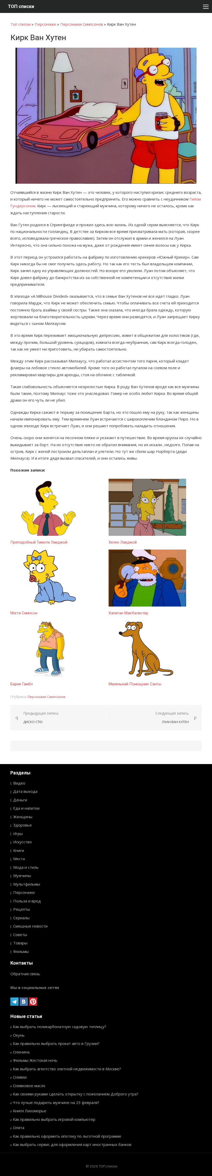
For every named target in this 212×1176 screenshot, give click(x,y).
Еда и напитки (26, 808)
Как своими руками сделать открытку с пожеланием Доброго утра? (75, 1093)
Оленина (21, 1051)
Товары (20, 942)
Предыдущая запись (41, 717)
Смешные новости (30, 926)
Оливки (20, 1077)
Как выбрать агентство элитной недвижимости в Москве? (67, 1068)
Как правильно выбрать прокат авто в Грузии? (56, 1043)
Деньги (20, 799)
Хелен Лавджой (123, 542)
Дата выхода (25, 791)
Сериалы (21, 917)
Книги (18, 850)
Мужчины (22, 875)
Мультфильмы (26, 884)
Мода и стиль (26, 867)
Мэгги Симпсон (23, 613)
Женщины (22, 816)
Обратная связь (25, 973)
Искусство (22, 841)
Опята (18, 1127)
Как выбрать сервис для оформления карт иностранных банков (72, 1144)
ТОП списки (21, 6)
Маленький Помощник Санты (135, 684)
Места (19, 858)
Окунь (19, 1035)
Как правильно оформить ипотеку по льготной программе (67, 1136)
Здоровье (22, 825)
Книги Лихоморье (29, 1110)
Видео (19, 783)
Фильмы (21, 951)
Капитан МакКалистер (128, 613)
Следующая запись (172, 717)
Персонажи (45, 24)
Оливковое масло (29, 1085)
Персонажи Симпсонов (81, 24)
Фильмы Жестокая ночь (35, 1060)
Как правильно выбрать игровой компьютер (54, 1119)
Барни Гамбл (21, 684)
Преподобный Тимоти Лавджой (38, 542)
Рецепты (21, 909)
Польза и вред (27, 900)
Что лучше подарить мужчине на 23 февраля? (56, 1102)
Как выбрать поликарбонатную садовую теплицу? (59, 1026)
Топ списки (20, 24)
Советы (20, 934)
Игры (18, 833)
